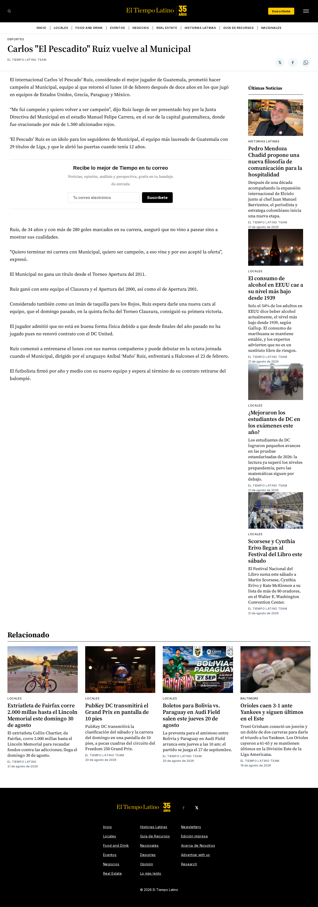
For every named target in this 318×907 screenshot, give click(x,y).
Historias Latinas (200, 28)
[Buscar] (9, 11)
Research (189, 864)
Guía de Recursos (238, 28)
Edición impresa (194, 836)
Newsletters (191, 827)
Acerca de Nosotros (198, 845)
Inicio (41, 28)
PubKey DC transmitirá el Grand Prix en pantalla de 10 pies (117, 712)
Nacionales (271, 28)
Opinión (146, 864)
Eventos (117, 28)
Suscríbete (281, 11)
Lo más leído (150, 873)
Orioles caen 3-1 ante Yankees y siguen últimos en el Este (271, 712)
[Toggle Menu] (306, 11)
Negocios (140, 28)
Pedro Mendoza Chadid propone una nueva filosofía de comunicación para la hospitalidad (275, 161)
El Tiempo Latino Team (27, 59)
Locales (61, 28)
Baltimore (249, 698)
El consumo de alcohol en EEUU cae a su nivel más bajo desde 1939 (275, 288)
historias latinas (264, 141)
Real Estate (166, 28)
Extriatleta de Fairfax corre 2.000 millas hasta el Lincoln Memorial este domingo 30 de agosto (42, 715)
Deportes (15, 39)
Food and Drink (89, 28)
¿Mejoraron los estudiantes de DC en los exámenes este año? (274, 422)
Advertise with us (195, 855)
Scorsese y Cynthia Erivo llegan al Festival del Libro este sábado (275, 550)
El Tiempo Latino (22, 761)
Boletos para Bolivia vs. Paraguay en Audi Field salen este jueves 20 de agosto (191, 715)
